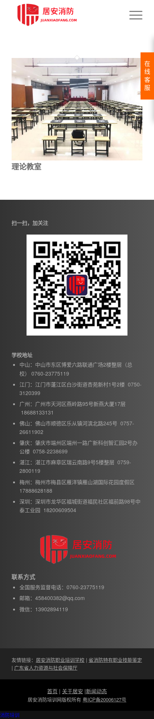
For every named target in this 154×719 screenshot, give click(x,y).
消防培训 (9, 714)
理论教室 (26, 166)
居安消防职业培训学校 (60, 659)
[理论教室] (77, 158)
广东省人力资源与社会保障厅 (45, 667)
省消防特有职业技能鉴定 (115, 659)
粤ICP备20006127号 (104, 699)
